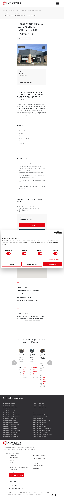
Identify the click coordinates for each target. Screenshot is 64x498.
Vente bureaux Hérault (39, 436)
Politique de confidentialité (40, 492)
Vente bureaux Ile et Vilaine (40, 432)
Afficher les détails (54, 259)
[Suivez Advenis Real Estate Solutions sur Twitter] (52, 495)
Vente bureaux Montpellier (40, 416)
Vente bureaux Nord (38, 424)
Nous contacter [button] (18, 475)
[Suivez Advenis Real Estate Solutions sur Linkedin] (55, 495)
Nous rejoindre (37, 461)
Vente (11, 462)
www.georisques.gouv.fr (32, 320)
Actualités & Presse (39, 455)
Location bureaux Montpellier (11, 416)
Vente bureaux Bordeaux (40, 409)
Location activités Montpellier (11, 432)
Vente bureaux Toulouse (39, 407)
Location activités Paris (9, 420)
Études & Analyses (39, 458)
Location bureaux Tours (9, 418)
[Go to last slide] (14, 362)
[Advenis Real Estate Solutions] (12, 3)
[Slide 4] (33, 64)
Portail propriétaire (17, 488)
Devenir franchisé (38, 465)
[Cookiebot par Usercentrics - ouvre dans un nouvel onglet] (55, 232)
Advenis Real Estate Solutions (19, 467)
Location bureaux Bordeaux (11, 409)
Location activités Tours (9, 434)
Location (12, 460)
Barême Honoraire (12, 494)
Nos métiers (13, 469)
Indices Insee (21, 494)
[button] (42, 43)
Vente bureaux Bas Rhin (40, 426)
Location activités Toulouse (10, 422)
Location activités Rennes (10, 436)
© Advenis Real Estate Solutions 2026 (13, 492)
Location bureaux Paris (9, 403)
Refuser (12, 264)
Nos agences (14, 472)
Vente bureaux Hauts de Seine (41, 420)
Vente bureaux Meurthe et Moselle (42, 434)
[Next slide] (49, 362)
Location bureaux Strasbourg (11, 415)
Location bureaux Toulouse (10, 407)
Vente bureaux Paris (38, 403)
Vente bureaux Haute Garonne (41, 430)
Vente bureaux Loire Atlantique (42, 428)
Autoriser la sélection (32, 264)
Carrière (35, 463)
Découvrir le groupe (12, 453)
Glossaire (36, 468)
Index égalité (38, 494)
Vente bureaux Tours (38, 418)
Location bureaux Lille (9, 411)
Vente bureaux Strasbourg (40, 415)
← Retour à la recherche (24, 38)
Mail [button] (33, 225)
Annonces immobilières (14, 456)
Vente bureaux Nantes (39, 413)
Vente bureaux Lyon (38, 405)
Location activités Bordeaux (11, 424)
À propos (12, 465)
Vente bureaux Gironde (39, 422)
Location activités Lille (9, 426)
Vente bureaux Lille (38, 411)
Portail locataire (16, 486)
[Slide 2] (31, 64)
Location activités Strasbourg (11, 430)
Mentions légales (28, 492)
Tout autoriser (52, 264)
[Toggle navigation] (57, 3)
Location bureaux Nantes (10, 413)
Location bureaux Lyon (9, 405)
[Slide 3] (32, 64)
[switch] (24, 253)
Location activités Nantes (10, 428)
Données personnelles (53, 492)
